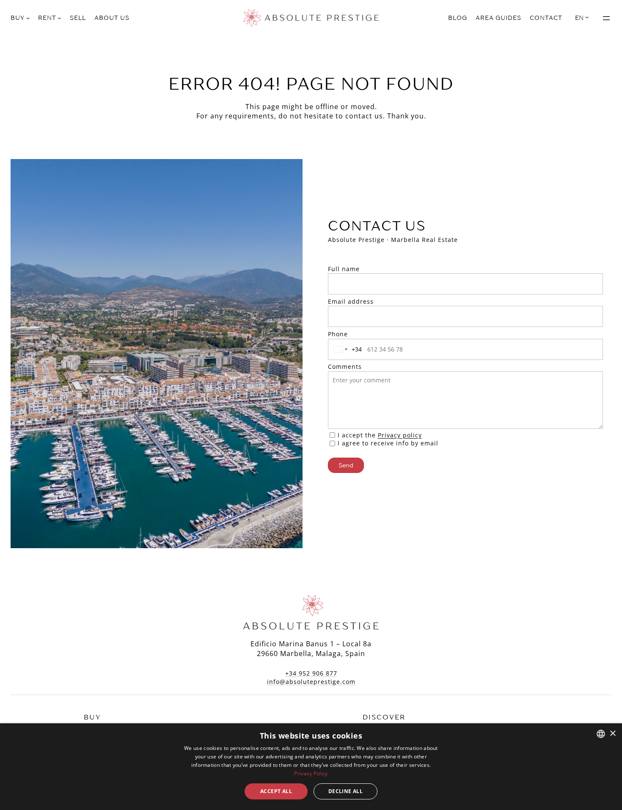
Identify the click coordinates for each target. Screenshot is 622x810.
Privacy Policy (311, 773)
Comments (345, 366)
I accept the (380, 435)
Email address (351, 301)
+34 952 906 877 (311, 673)
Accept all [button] (276, 791)
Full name (344, 269)
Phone (338, 334)
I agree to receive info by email (388, 443)
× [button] (612, 733)
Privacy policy (400, 435)
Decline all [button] (345, 791)
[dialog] (311, 766)
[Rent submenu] (59, 17)
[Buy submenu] (28, 17)
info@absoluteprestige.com (311, 682)
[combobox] (346, 349)
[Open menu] (606, 18)
